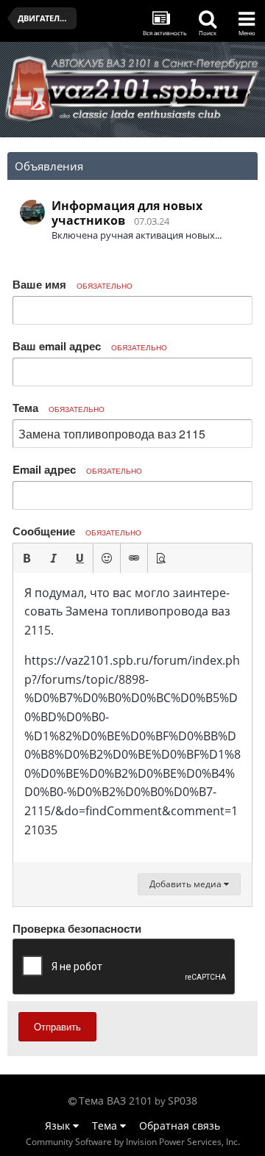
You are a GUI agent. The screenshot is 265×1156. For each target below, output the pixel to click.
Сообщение (77, 531)
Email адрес (77, 469)
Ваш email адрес (90, 346)
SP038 (182, 1101)
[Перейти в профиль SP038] (32, 212)
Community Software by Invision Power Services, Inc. (133, 1141)
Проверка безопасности (77, 927)
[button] (26, 558)
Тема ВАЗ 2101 (115, 1101)
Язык (59, 1125)
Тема (59, 408)
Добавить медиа (186, 884)
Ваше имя (72, 284)
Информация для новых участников (127, 213)
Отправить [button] (57, 1026)
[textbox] (132, 718)
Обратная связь (179, 1125)
